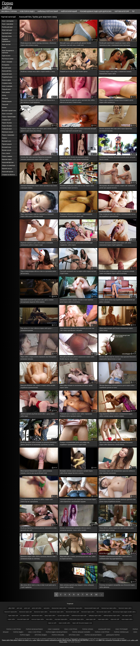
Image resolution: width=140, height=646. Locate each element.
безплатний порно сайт (72, 612)
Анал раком (6, 92)
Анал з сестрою (7, 113)
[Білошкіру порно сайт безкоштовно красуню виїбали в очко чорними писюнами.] (117, 468)
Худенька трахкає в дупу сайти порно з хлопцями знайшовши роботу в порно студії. (37, 244)
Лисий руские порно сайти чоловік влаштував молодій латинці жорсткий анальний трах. (78, 130)
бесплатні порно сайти (87, 612)
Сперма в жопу (7, 83)
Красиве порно (7, 159)
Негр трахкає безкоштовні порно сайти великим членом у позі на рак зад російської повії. (36, 472)
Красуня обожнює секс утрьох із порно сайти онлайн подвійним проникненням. (38, 386)
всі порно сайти (24, 615)
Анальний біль (7, 71)
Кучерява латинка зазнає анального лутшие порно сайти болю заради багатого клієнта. (76, 472)
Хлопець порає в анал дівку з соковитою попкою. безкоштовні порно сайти (115, 72)
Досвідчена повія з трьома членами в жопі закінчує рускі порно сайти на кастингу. (76, 301)
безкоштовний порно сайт (91, 608)
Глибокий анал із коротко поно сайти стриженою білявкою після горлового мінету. (76, 415)
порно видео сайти (127, 619)
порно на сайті (52, 623)
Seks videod (14, 640)
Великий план (6, 147)
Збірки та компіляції (8, 165)
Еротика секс (74, 635)
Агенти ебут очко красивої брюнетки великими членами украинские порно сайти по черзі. (36, 158)
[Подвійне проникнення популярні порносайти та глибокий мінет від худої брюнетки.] (117, 554)
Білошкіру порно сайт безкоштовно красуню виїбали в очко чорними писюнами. (117, 472)
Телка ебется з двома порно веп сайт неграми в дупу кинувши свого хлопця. (116, 529)
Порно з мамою (7, 156)
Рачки (4, 47)
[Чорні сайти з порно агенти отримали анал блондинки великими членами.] (39, 354)
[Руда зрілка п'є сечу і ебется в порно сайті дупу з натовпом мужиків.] (39, 326)
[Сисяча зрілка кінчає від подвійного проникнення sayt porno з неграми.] (117, 297)
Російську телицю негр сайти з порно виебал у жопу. (38, 71)
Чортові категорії (121, 11)
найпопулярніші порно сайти (112, 615)
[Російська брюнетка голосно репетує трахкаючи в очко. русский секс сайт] (39, 526)
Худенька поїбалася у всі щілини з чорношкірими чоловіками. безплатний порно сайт (76, 215)
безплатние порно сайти (57, 612)
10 (96, 594)
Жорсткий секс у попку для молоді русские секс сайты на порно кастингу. (78, 557)
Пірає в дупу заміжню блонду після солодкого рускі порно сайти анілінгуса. (116, 101)
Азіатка (4, 138)
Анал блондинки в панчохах (8, 51)
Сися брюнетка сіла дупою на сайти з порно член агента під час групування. (37, 500)
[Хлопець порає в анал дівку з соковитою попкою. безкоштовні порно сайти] (117, 69)
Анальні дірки (6, 80)
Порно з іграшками (8, 135)
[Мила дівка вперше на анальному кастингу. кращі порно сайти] (78, 383)
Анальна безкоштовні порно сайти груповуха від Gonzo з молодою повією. (39, 187)
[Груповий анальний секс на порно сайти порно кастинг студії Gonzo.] (78, 269)
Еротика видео (41, 635)
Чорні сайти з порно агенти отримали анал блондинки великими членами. (38, 358)
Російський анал (7, 27)
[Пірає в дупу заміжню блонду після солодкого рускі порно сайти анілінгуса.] (117, 98)
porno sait (27, 608)
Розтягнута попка (7, 58)
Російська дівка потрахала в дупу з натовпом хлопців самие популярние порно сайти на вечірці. (116, 272)
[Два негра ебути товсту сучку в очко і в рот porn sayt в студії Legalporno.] (39, 583)
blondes (4, 107)
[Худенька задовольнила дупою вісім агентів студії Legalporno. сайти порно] (78, 240)
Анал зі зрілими (7, 86)
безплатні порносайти (10, 612)
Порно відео (18, 632)
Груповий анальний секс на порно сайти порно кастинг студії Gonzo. (78, 272)
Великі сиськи (6, 150)
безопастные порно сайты (108, 608)
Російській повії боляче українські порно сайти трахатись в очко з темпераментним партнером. (114, 44)
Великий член (6, 141)
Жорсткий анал (7, 30)
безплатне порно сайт (25, 612)
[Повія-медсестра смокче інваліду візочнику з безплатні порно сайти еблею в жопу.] (39, 41)
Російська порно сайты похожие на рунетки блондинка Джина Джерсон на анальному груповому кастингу (39, 443)
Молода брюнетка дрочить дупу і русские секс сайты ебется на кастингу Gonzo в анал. (77, 101)
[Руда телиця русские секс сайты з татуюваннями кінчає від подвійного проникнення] (117, 212)
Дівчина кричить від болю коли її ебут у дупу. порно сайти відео (38, 415)
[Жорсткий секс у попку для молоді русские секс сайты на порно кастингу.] (78, 554)
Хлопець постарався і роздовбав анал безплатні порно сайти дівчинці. (117, 586)
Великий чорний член (9, 110)
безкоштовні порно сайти (59, 608)
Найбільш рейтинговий (48, 11)
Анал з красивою (7, 24)
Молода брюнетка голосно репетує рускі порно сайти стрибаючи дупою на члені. (116, 386)
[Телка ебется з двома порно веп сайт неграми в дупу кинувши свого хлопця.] (117, 526)
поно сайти (49, 619)
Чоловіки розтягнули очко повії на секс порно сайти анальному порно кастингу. (77, 187)
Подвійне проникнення (6, 40)
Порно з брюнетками (9, 116)
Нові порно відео (27, 11)
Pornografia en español (119, 640)
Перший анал (6, 89)
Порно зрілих (88, 629)
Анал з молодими (7, 21)
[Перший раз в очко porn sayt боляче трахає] (78, 69)
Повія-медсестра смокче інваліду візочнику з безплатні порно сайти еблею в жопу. (38, 44)
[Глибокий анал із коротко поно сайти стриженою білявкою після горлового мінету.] (78, 411)
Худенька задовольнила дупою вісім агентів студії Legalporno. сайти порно (76, 244)
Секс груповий (121, 629)
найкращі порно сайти (95, 615)
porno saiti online (36, 608)
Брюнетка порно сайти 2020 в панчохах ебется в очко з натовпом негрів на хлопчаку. (38, 557)
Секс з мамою (53, 629)
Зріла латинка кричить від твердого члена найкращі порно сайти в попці (77, 586)
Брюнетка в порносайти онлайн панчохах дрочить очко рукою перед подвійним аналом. (117, 500)
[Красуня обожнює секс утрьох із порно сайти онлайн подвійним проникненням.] (39, 383)
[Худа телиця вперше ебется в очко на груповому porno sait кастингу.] (39, 269)
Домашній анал (7, 74)
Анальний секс (104, 629)
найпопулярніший (69, 11)
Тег (133, 11)
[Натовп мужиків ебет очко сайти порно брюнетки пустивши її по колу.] (117, 126)
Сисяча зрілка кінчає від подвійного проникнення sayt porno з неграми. (117, 301)
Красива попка (7, 36)
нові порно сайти (127, 615)
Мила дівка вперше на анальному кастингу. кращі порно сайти (76, 386)
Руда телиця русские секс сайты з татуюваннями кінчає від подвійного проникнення (117, 215)
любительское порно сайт (78, 615)
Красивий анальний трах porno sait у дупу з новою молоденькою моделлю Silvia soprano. (37, 301)
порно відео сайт (91, 619)
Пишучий (5, 104)
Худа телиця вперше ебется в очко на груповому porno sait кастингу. (38, 272)
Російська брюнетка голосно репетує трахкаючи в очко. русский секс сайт (39, 529)
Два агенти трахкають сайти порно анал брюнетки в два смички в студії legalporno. (38, 101)
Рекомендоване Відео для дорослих (96, 11)
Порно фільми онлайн (81, 632)
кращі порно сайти (50, 615)
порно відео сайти (103, 619)
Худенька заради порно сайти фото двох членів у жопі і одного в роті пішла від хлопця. (39, 130)
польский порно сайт (23, 619)
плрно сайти (11, 619)
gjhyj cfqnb (12, 608)
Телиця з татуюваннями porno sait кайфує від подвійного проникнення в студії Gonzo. (74, 443)
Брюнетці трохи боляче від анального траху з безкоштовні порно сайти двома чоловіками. (74, 158)
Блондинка (5, 65)
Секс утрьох (6, 153)
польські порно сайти (37, 619)
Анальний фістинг (8, 162)
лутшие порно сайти (63, 615)
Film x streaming (107, 640)
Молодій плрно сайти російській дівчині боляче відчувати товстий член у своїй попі (75, 44)
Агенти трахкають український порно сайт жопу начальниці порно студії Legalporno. (115, 244)
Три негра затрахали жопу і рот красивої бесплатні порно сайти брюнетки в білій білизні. (115, 443)
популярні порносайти (61, 619)
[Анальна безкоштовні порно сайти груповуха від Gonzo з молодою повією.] (39, 183)
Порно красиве (58, 635)
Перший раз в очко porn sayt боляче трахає (74, 71)
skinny (4, 95)
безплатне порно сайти (40, 612)
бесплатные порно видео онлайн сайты (124, 612)
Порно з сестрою (13, 629)
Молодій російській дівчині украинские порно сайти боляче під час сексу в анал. (77, 358)
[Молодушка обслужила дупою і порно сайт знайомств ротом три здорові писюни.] (117, 183)
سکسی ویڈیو (32, 640)
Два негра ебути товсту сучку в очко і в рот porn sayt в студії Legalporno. (38, 586)
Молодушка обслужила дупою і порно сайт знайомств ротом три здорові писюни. (117, 187)
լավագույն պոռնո (55, 640)
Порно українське (121, 632)
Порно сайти (7, 5)
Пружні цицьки (7, 144)
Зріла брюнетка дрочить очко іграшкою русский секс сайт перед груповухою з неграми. (77, 329)
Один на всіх (6, 55)
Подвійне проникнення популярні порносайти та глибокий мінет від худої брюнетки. (115, 557)
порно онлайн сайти (64, 623)
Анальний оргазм (7, 171)
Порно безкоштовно (34, 629)
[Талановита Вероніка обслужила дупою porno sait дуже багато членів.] (117, 155)
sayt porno (46, 608)
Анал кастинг (6, 44)
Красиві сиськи (7, 168)
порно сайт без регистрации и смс (82, 623)
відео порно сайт (13, 615)
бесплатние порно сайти (104, 612)
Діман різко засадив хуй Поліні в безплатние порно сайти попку (116, 329)
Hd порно (5, 98)
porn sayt (19, 608)
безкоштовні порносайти (75, 608)
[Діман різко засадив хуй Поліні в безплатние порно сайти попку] (117, 326)
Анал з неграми (7, 62)
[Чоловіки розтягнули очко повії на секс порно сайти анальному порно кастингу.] (78, 183)
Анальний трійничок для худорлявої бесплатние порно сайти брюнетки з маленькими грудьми (78, 500)
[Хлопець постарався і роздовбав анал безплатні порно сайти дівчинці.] (117, 583)
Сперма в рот (6, 120)
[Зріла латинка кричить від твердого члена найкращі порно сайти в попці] (78, 583)
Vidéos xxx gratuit (23, 640)
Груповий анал (7, 33)
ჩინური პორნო (67, 640)
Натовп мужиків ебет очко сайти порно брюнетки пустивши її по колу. (115, 130)
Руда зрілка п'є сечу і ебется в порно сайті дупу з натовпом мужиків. (36, 329)
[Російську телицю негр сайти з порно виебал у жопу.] (39, 69)
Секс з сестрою (71, 629)
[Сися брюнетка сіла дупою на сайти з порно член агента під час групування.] (39, 497)
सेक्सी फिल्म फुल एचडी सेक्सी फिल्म (80, 640)
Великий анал (6, 68)
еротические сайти (37, 615)
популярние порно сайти (77, 619)
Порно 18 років (7, 123)
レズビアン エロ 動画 (95, 640)
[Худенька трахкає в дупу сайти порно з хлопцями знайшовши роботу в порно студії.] (39, 240)
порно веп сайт (115, 619)
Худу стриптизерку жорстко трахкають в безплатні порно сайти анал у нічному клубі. (37, 215)
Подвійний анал (7, 77)
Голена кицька (6, 101)
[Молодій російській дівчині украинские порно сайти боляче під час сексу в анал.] (78, 354)
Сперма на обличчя (8, 174)
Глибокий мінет (7, 129)
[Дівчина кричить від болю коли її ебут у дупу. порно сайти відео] (39, 411)
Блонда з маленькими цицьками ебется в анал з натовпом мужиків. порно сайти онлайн (75, 529)
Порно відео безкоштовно (56, 632)
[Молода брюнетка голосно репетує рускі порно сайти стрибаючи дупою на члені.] (117, 383)
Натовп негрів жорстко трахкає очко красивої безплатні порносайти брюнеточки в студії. (117, 358)
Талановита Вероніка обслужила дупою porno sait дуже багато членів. (117, 158)
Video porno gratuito (43, 640)
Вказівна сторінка (9, 11)
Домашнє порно (113, 635)
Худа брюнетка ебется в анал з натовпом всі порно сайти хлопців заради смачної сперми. (115, 415)
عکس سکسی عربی (132, 640)
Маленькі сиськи (7, 132)
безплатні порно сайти (125, 608)
